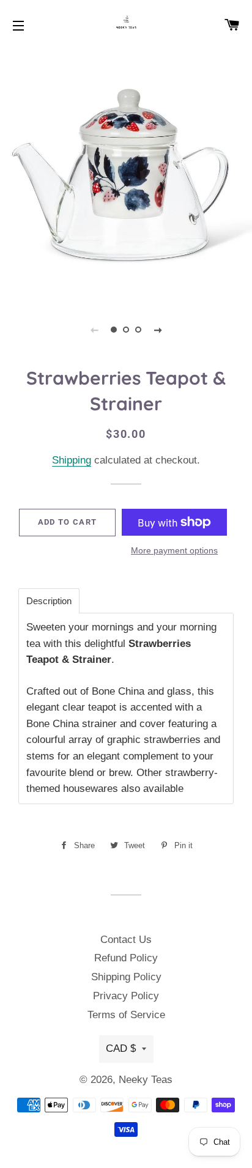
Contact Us (126, 939)
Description (49, 600)
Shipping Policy (126, 977)
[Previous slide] (94, 329)
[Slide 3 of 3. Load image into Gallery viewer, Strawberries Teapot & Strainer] (138, 329)
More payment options (174, 550)
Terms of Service (126, 1015)
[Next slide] (157, 329)
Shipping (71, 460)
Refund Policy (126, 958)
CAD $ (121, 1048)
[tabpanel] (126, 175)
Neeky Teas (145, 1079)
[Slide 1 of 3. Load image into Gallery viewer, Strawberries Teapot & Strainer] (114, 329)
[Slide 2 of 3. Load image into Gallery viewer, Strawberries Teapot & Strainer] (126, 329)
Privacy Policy (126, 996)
